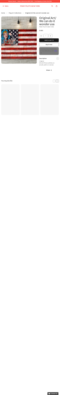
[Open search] (52, 6)
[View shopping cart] (56, 6)
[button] (54, 81)
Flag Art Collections (15, 13)
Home (3, 13)
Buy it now (49, 44)
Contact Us (53, 393)
